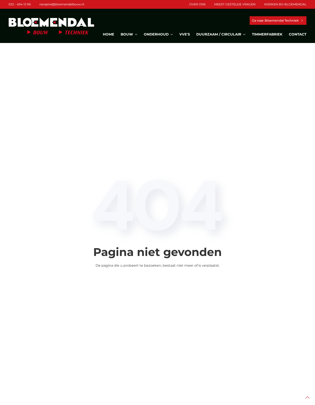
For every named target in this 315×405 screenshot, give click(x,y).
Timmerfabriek (267, 34)
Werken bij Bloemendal (285, 4)
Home (108, 34)
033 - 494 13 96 (20, 4)
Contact (297, 34)
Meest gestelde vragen (234, 4)
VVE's (184, 34)
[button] (307, 397)
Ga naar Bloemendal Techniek (275, 20)
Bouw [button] (127, 34)
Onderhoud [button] (156, 34)
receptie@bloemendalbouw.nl (61, 4)
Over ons (197, 4)
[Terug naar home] (51, 26)
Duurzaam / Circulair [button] (218, 34)
